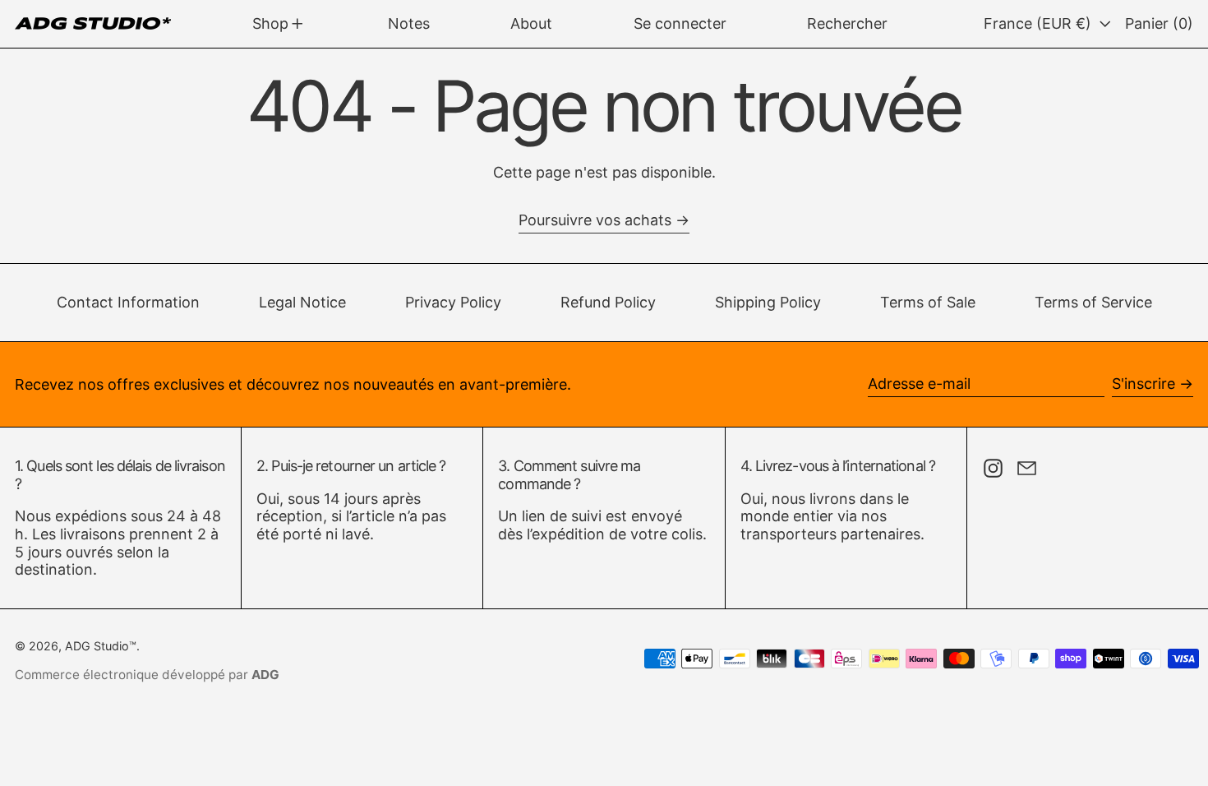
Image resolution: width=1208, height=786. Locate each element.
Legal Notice (302, 302)
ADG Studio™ (100, 646)
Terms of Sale (927, 302)
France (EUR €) (1039, 23)
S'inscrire (1143, 383)
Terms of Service (1093, 302)
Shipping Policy (768, 302)
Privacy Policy (453, 302)
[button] (847, 24)
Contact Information (128, 302)
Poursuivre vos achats (595, 220)
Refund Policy (608, 302)
